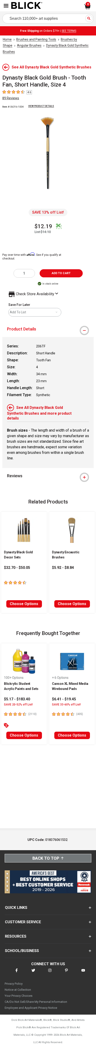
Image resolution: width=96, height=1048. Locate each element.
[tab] (48, 329)
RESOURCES (15, 936)
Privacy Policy (14, 983)
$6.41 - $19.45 (64, 699)
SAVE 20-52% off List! (18, 704)
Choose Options (24, 604)
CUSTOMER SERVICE (23, 922)
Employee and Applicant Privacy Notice (31, 1008)
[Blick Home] (26, 6)
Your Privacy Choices (18, 995)
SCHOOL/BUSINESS (22, 951)
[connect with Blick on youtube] (83, 973)
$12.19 (43, 226)
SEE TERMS (69, 30)
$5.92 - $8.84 (63, 567)
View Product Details (41, 106)
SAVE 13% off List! (48, 212)
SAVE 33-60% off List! (66, 704)
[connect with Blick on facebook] (16, 973)
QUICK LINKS (16, 907)
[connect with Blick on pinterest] (66, 973)
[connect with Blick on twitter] (33, 973)
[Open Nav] (6, 5)
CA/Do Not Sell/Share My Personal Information (36, 1001)
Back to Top (45, 858)
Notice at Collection (18, 989)
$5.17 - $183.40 (17, 699)
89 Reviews (10, 98)
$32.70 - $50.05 (17, 567)
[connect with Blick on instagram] (50, 973)
